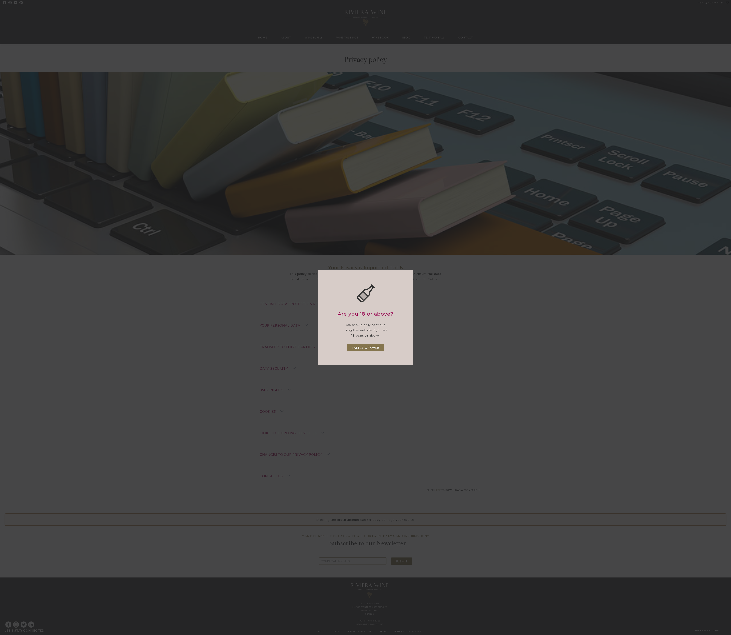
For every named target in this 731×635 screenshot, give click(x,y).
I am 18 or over (365, 347)
